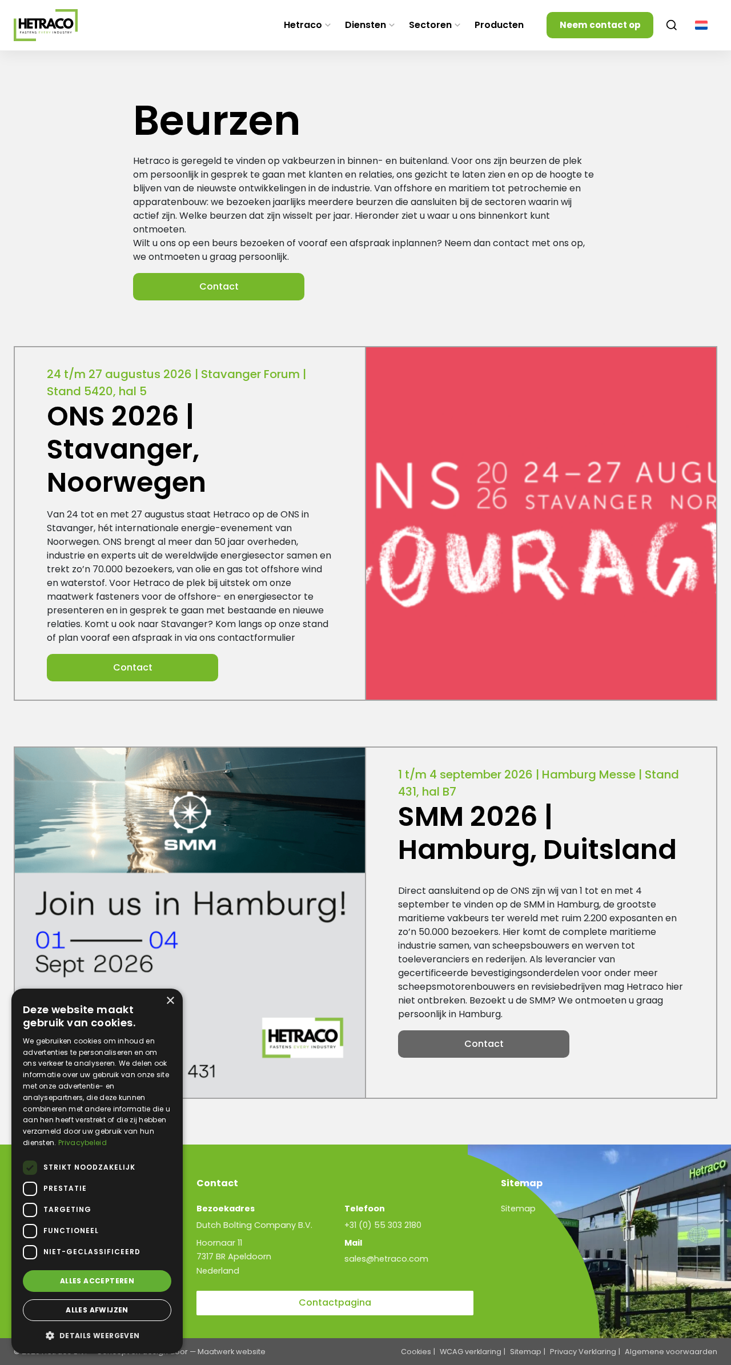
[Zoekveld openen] (671, 25)
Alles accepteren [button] (97, 1281)
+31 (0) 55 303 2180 (382, 1225)
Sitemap (518, 1208)
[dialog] (97, 1171)
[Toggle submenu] (328, 25)
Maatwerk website (232, 1351)
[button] (97, 1335)
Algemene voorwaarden (671, 1351)
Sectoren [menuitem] (430, 24)
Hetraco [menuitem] (303, 24)
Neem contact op (600, 25)
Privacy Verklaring (583, 1351)
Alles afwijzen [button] (97, 1310)
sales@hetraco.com (386, 1258)
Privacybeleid (82, 1142)
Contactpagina (335, 1302)
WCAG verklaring (470, 1351)
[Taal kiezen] (701, 25)
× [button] (170, 1001)
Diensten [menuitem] (365, 24)
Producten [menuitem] (499, 24)
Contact (219, 286)
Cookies (416, 1351)
